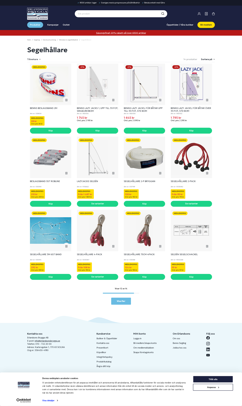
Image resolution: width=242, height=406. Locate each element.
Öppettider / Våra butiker (180, 24)
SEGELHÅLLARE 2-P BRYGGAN (139, 181)
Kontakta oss (102, 343)
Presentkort (102, 347)
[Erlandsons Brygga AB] (37, 13)
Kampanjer (53, 24)
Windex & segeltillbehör (68, 40)
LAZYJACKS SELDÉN (87, 181)
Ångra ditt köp (103, 366)
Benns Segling (179, 343)
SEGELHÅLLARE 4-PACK (89, 254)
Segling (37, 40)
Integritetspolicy (104, 357)
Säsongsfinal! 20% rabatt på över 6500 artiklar (121, 32)
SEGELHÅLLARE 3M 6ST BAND (46, 254)
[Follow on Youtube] (209, 355)
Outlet (66, 24)
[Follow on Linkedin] (209, 349)
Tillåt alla (213, 379)
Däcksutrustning (49, 40)
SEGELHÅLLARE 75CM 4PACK (139, 254)
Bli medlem (206, 24)
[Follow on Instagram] (209, 343)
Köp (51, 130)
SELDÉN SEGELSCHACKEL (184, 254)
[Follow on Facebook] (209, 338)
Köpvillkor (101, 352)
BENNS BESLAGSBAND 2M (43, 108)
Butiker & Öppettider (106, 338)
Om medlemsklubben (143, 347)
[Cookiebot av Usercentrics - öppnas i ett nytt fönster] (23, 400)
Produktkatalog (103, 361)
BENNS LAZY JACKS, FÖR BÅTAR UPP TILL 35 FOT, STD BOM (143, 109)
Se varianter (97, 203)
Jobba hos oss (179, 347)
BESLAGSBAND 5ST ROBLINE (45, 181)
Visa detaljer (48, 400)
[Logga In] (199, 13)
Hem (29, 40)
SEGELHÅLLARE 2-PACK (183, 181)
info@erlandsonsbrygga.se (47, 340)
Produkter (35, 24)
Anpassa (211, 387)
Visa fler (121, 301)
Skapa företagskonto (143, 352)
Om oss (176, 338)
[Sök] (162, 13)
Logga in (137, 338)
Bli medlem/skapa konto (145, 343)
